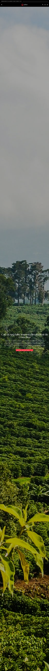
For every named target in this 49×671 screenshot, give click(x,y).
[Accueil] (24, 5)
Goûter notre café (23, 350)
